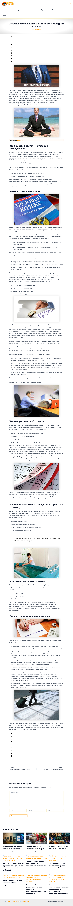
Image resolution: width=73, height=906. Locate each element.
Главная (5, 10)
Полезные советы (57, 10)
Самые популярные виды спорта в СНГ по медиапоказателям (13, 883)
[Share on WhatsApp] (11, 47)
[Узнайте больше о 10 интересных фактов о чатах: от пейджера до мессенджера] (13, 838)
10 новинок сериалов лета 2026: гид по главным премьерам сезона (59, 849)
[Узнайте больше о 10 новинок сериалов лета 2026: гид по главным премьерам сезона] (59, 838)
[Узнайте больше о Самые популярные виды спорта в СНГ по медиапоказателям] (13, 876)
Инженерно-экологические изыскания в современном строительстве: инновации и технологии (59, 889)
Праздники (6, 15)
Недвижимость (34, 10)
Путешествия (45, 10)
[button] (71, 3)
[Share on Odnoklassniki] (11, 44)
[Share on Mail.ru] (11, 53)
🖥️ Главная (8, 901)
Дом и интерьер (22, 10)
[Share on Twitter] (11, 42)
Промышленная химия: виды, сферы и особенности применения (36, 864)
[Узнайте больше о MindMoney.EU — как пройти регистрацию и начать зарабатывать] (59, 858)
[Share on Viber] (11, 50)
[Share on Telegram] (11, 36)
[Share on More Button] (11, 59)
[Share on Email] (11, 56)
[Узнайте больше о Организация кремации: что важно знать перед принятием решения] (36, 838)
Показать (20, 140)
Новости (12, 10)
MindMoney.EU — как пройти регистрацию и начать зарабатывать (58, 866)
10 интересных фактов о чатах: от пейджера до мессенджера (12, 849)
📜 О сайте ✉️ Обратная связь (21, 901)
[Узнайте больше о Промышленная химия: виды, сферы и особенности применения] (36, 857)
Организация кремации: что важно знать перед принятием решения (35, 849)
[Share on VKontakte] (11, 39)
